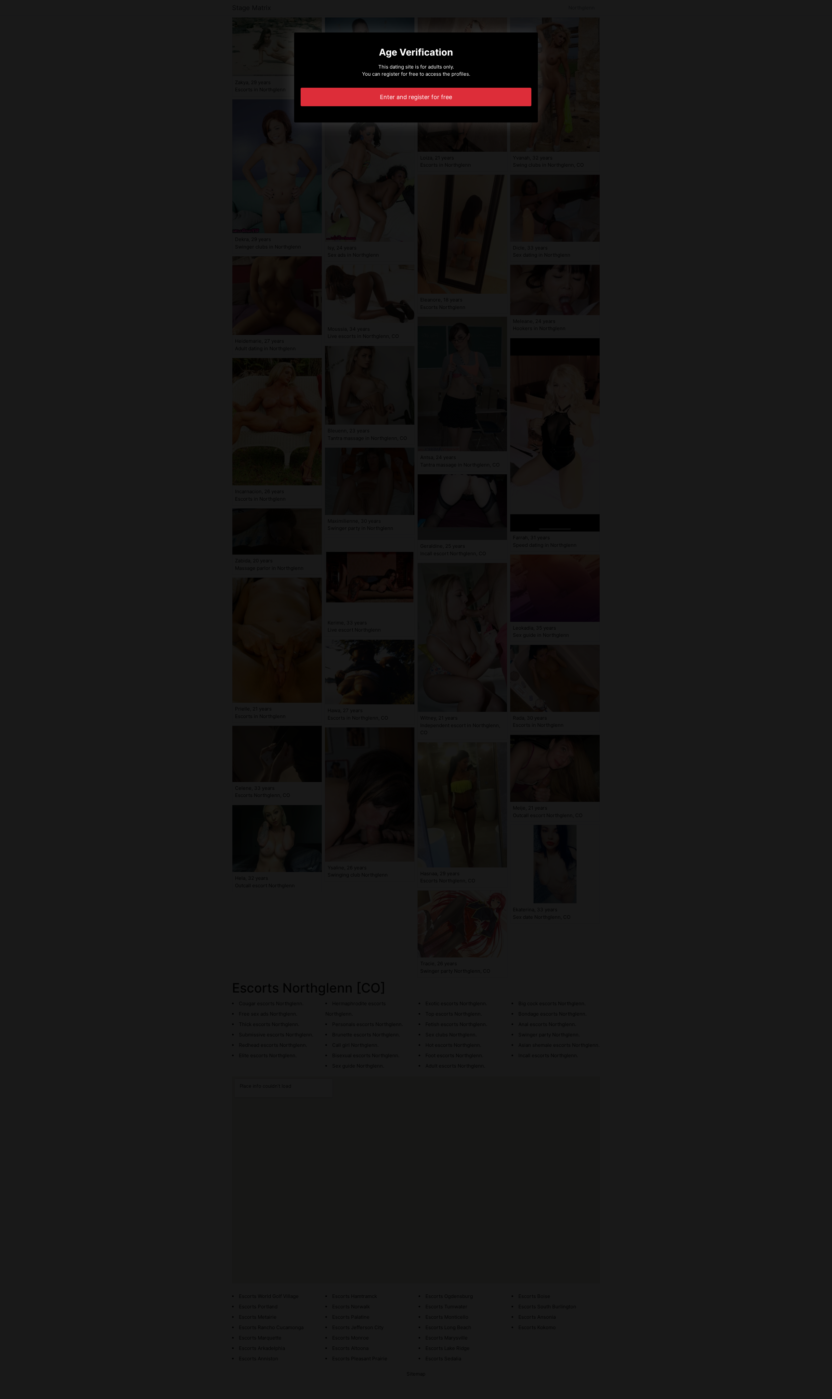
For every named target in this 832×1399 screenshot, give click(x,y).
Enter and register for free (416, 97)
